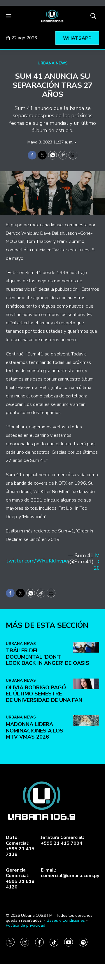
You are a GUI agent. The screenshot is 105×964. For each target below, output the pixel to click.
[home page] (52, 16)
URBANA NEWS (53, 63)
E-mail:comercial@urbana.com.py (70, 873)
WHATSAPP (77, 38)
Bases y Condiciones (66, 920)
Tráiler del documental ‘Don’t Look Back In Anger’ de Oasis (47, 657)
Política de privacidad (25, 925)
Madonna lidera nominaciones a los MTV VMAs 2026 (34, 730)
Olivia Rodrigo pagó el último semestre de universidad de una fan (44, 694)
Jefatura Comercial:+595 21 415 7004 (62, 840)
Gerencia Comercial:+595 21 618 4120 (20, 878)
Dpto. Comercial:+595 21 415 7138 (20, 846)
